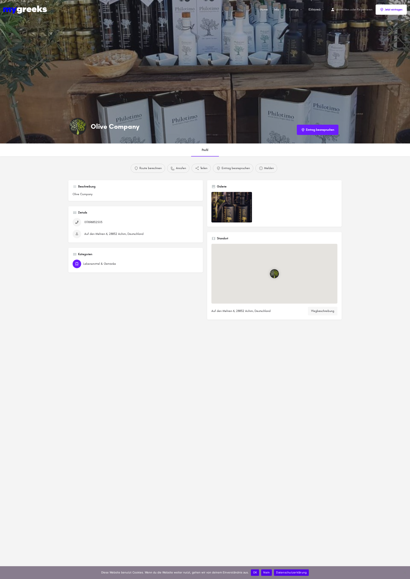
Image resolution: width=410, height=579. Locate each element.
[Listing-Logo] (77, 126)
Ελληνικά (315, 9)
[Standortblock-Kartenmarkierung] (274, 273)
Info (276, 9)
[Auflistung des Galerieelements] (231, 207)
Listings (294, 9)
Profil (205, 150)
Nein (266, 572)
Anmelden (342, 9)
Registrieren (364, 9)
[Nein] (405, 572)
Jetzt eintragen (394, 9)
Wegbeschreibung (322, 311)
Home (264, 9)
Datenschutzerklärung (291, 572)
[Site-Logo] (25, 9)
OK (255, 572)
